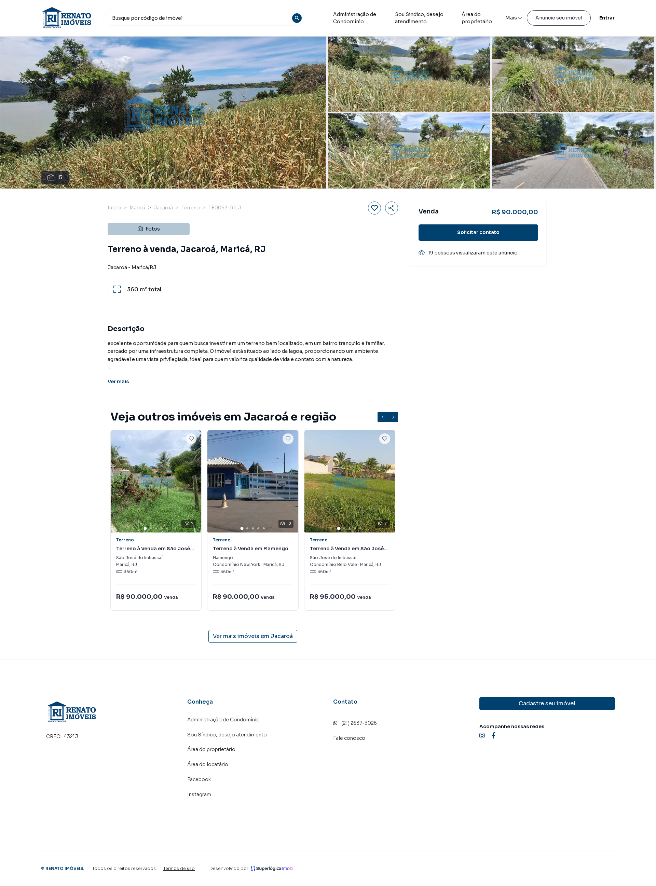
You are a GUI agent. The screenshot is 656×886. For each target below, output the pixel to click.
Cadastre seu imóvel (547, 703)
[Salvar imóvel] (374, 208)
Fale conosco (349, 738)
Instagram (199, 794)
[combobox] (204, 18)
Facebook (199, 779)
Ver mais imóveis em (253, 636)
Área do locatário (207, 764)
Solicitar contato (478, 232)
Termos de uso (179, 868)
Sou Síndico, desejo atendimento (419, 18)
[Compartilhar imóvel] (391, 208)
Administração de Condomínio (354, 18)
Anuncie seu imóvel (558, 18)
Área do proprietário (477, 18)
